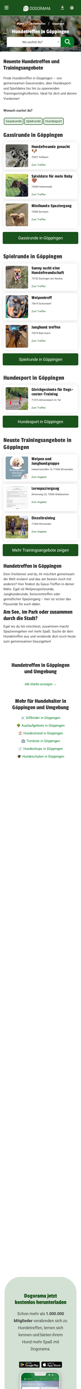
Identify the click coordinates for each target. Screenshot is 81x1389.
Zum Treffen (39, 164)
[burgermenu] (6, 8)
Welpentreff (42, 297)
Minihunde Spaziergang (52, 205)
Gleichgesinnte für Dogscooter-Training (52, 391)
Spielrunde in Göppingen (40, 359)
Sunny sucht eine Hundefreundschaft (48, 270)
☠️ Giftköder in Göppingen (40, 718)
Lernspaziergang (45, 488)
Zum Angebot (39, 477)
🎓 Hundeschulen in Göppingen (40, 756)
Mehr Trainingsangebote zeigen (40, 550)
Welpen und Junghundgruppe (45, 461)
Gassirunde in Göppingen (40, 238)
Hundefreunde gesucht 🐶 (51, 148)
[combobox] (34, 42)
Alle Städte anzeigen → (40, 684)
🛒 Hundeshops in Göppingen (40, 749)
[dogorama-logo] (36, 8)
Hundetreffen (38, 23)
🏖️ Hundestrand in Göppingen (40, 733)
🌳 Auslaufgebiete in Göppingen (40, 725)
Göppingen (58, 23)
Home (20, 23)
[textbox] (34, 42)
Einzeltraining (43, 518)
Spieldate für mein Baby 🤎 (52, 178)
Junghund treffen (46, 327)
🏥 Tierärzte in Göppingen (40, 741)
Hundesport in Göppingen (40, 421)
